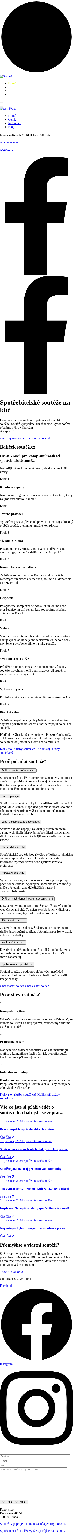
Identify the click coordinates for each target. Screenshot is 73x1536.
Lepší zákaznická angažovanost (21, 821)
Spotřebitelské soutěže (38, 1121)
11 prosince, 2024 (12, 1121)
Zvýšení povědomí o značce (18, 770)
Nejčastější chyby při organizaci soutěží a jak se (32, 1228)
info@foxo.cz (6, 150)
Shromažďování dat (13, 847)
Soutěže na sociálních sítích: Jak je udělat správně (34, 1149)
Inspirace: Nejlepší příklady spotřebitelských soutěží (35, 1208)
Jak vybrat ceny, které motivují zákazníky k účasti (34, 1188)
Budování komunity (13, 872)
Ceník (12, 87)
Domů (12, 83)
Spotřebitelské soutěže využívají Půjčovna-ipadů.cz (32, 1531)
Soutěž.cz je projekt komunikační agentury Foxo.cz (33, 1524)
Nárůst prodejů (10, 796)
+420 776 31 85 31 (9, 142)
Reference (14, 90)
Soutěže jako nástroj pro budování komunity (30, 1169)
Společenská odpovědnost (17, 964)
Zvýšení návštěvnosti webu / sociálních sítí (27, 898)
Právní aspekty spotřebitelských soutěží (27, 1129)
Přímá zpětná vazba (13, 920)
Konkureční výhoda (13, 942)
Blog (11, 94)
